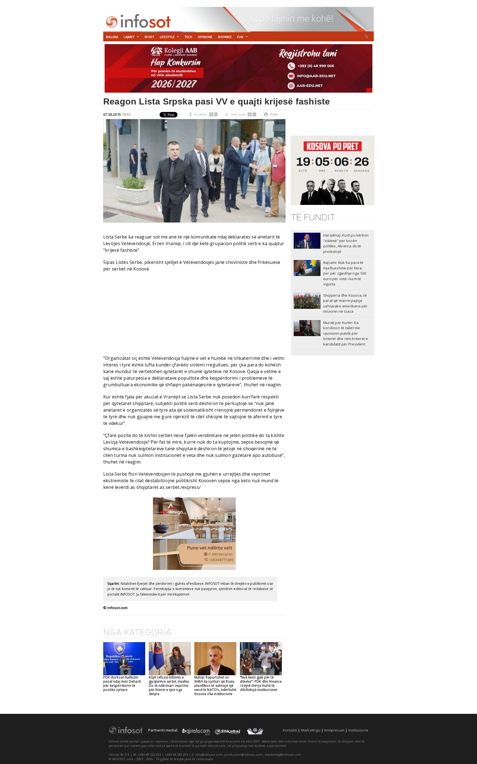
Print (271, 114)
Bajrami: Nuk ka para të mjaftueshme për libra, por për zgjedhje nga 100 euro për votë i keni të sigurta (344, 273)
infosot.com (137, 21)
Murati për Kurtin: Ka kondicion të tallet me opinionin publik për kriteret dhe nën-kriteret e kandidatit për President (345, 333)
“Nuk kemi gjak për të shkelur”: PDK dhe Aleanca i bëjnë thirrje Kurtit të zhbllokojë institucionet (261, 683)
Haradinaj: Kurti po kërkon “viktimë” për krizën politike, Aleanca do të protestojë (346, 243)
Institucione (358, 730)
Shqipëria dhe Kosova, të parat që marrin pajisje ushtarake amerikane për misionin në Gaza (345, 303)
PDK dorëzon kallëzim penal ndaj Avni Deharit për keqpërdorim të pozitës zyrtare (122, 683)
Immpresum (334, 730)
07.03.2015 (112, 114)
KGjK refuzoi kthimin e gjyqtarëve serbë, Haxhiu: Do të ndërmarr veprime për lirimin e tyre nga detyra (169, 685)
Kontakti (290, 730)
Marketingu (310, 730)
